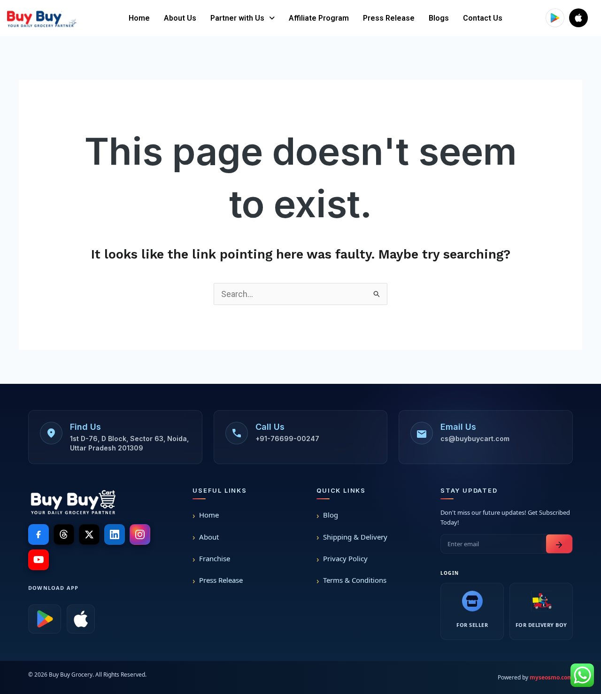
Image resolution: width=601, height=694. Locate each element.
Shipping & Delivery (355, 536)
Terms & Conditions (354, 580)
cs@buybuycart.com (474, 438)
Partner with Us (237, 18)
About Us (180, 18)
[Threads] (64, 534)
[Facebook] (38, 534)
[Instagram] (140, 534)
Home (139, 18)
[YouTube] (38, 559)
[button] (242, 18)
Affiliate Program (319, 18)
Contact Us (482, 18)
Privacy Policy (345, 558)
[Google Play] (44, 618)
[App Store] (81, 618)
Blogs (439, 18)
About (209, 536)
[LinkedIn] (114, 534)
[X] (89, 534)
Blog (330, 514)
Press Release (389, 18)
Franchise (214, 558)
